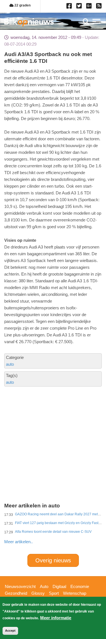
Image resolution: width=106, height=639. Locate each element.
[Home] (29, 22)
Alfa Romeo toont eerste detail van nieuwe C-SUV (53, 532)
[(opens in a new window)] (70, 7)
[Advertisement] (53, 424)
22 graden (22, 5)
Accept (10, 630)
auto (10, 364)
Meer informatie (55, 617)
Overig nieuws (53, 560)
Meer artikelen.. (18, 541)
